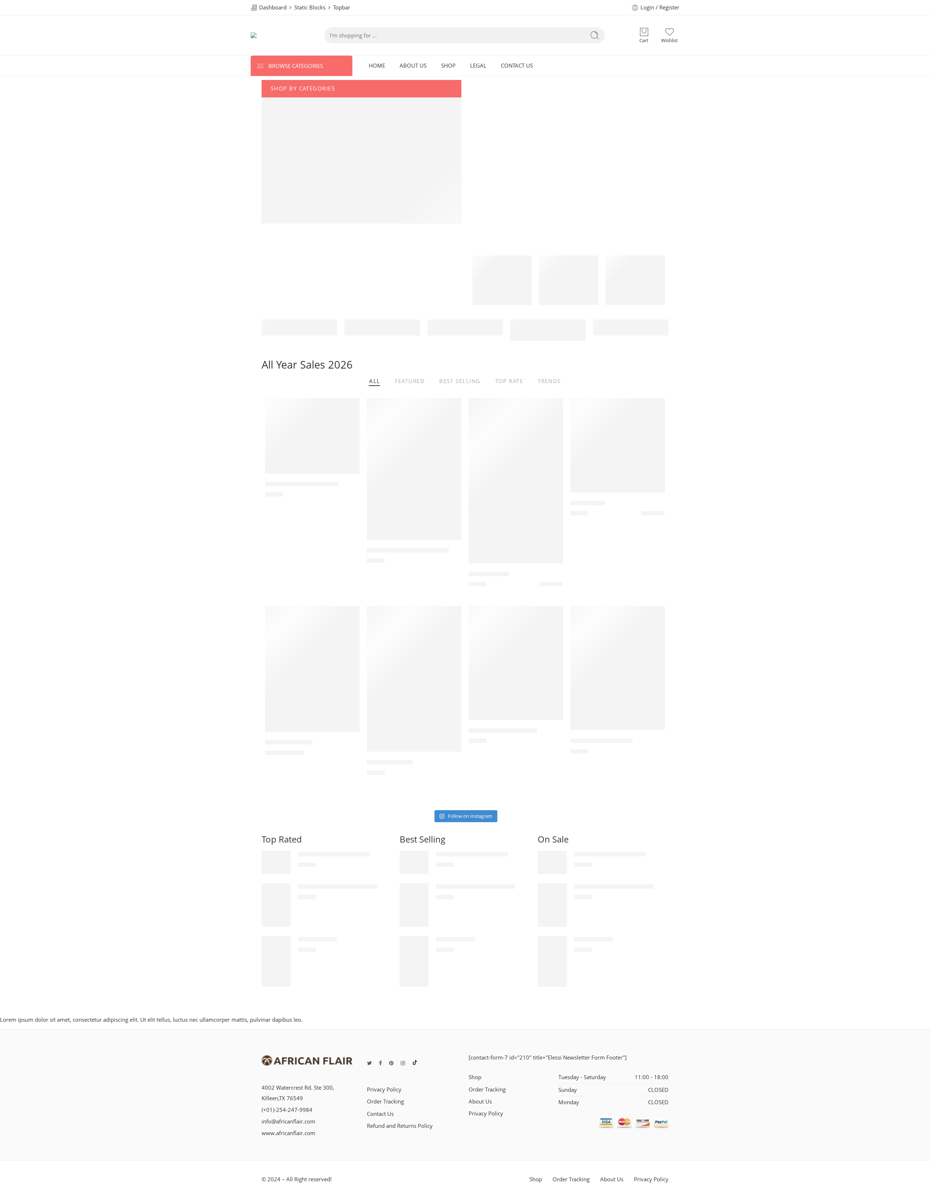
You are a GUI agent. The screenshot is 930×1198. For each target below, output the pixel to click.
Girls (285, 138)
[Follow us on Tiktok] (414, 1063)
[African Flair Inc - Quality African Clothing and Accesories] (273, 35)
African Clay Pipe (288, 743)
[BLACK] (542, 586)
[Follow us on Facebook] (380, 1063)
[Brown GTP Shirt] (414, 679)
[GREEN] (661, 515)
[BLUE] (653, 515)
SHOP (448, 65)
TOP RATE (509, 382)
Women (289, 124)
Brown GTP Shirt (390, 762)
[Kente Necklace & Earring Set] (414, 469)
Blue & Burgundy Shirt (601, 741)
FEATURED (410, 382)
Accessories (295, 181)
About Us (480, 1101)
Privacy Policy (384, 1089)
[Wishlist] (349, 408)
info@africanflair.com (288, 1121)
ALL (374, 382)
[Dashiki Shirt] (617, 445)
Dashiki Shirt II (489, 574)
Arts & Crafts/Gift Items (311, 110)
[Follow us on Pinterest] (391, 1063)
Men (285, 153)
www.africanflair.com (288, 1133)
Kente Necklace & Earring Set (408, 550)
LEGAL (478, 65)
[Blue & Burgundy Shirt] (617, 668)
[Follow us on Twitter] (369, 1063)
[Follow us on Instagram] (403, 1063)
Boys (285, 167)
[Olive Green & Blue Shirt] (516, 663)
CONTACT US (517, 65)
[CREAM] (551, 586)
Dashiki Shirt (587, 503)
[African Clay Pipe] (312, 669)
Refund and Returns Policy (400, 1125)
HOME (377, 65)
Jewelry (288, 196)
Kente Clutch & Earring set (302, 484)
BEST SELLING (459, 382)
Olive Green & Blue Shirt (503, 731)
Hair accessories (301, 210)
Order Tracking (385, 1101)
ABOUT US (413, 65)
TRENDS (549, 382)
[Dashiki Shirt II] (516, 480)
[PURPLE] (559, 586)
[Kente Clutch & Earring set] (312, 436)
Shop (475, 1077)
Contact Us (380, 1113)
